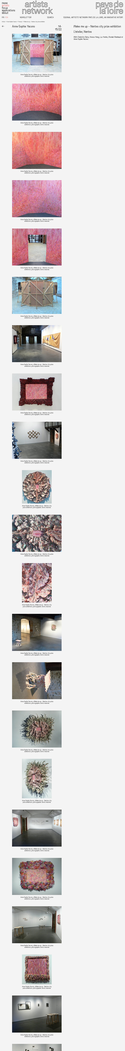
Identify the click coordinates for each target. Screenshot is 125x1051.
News (5, 3)
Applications (8, 10)
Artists (5, 5)
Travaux (20, 21)
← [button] (3, 26)
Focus (5, 8)
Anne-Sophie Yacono (12, 21)
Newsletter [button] (25, 17)
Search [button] (50, 17)
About (5, 13)
